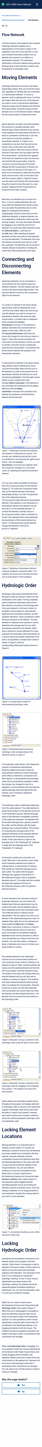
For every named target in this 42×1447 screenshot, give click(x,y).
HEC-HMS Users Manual (18, 4)
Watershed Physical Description (13, 20)
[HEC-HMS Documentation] (3, 4)
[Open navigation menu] (37, 4)
